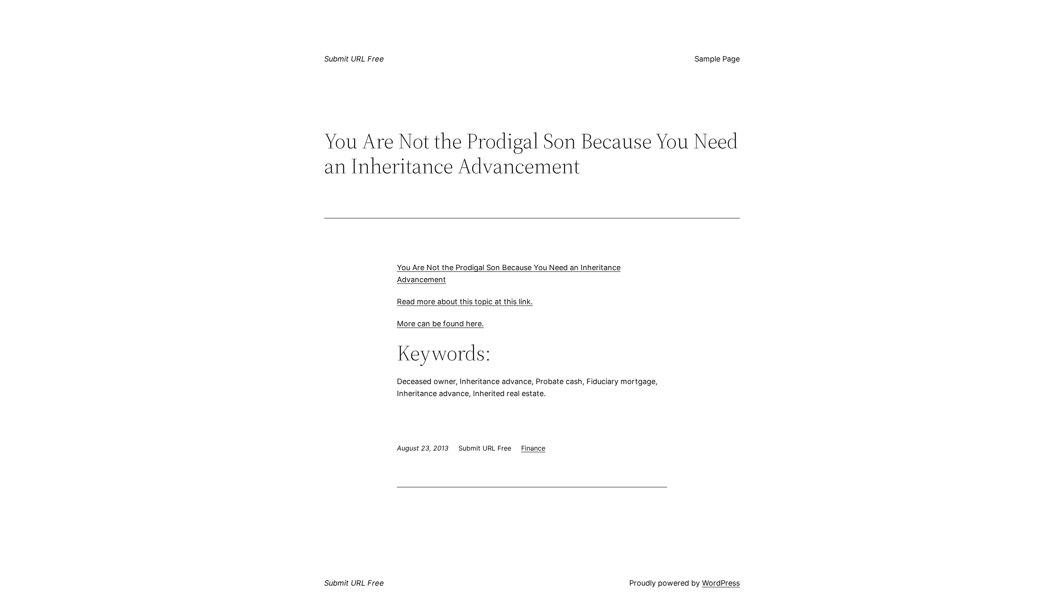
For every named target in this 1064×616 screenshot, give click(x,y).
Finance (533, 448)
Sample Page (717, 58)
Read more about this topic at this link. (465, 301)
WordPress (721, 583)
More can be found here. (440, 323)
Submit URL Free (354, 58)
